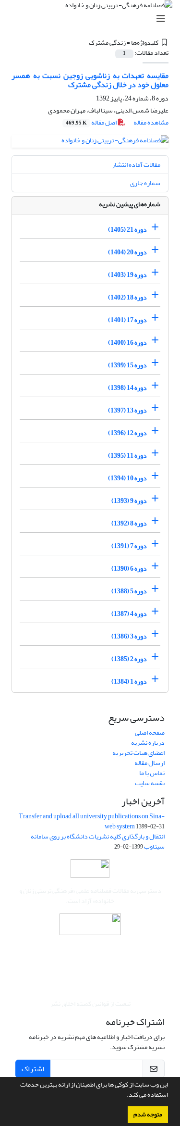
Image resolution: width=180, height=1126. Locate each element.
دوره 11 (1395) (127, 455)
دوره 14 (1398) (127, 387)
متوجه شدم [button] (147, 1114)
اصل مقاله (92, 122)
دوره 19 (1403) (127, 274)
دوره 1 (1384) (129, 681)
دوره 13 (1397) (127, 410)
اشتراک (33, 1069)
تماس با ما (152, 772)
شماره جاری (145, 182)
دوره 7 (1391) (129, 545)
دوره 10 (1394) (127, 478)
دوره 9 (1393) (129, 500)
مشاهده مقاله (150, 122)
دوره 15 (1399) (127, 365)
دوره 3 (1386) (129, 636)
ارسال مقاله (149, 762)
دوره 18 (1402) (127, 297)
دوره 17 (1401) (127, 319)
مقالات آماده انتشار (136, 164)
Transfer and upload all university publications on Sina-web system (92, 821)
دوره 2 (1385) (129, 658)
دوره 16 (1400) (127, 342)
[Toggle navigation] (92, 19)
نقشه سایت (150, 782)
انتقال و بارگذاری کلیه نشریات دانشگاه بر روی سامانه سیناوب (98, 841)
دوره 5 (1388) (129, 591)
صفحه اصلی (150, 732)
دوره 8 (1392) (129, 523)
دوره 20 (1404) (127, 252)
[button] (124, 1095)
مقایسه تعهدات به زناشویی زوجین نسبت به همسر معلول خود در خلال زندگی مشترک (90, 80)
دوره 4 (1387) (129, 613)
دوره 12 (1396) (127, 432)
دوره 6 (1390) (129, 568)
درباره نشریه (148, 742)
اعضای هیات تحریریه (138, 752)
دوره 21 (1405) (127, 229)
